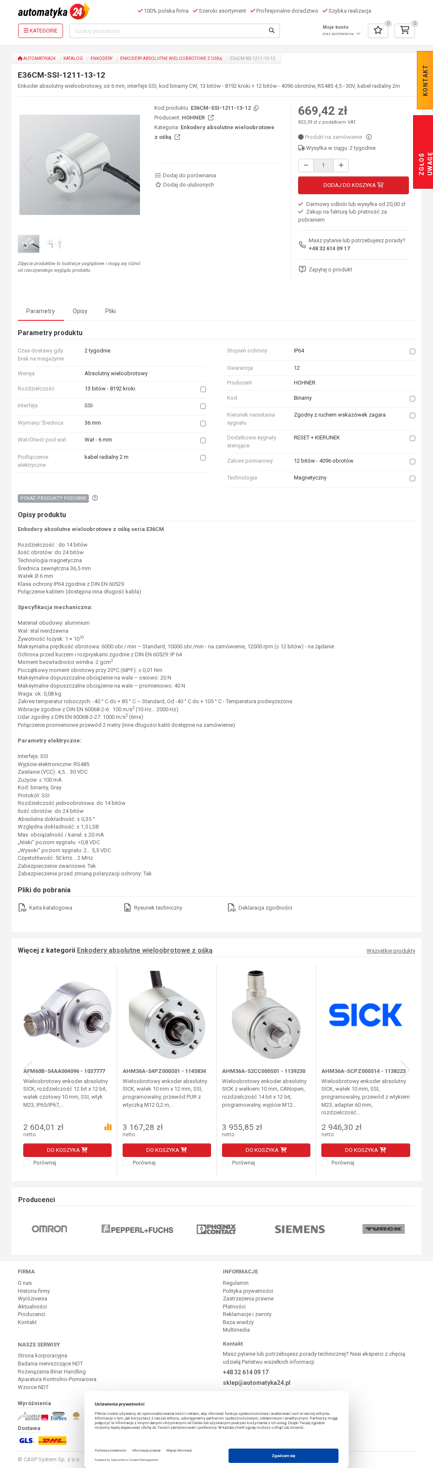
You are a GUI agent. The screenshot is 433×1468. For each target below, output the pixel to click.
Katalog (73, 58)
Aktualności (32, 1306)
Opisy (80, 311)
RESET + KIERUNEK (317, 437)
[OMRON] (49, 1229)
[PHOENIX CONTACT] (216, 1229)
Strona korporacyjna (42, 1355)
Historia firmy (34, 1291)
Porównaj (44, 1162)
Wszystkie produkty (391, 951)
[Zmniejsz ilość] (306, 166)
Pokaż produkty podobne (53, 498)
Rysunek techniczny (157, 908)
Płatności (234, 1306)
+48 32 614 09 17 (329, 248)
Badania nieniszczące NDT (50, 1363)
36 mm (93, 423)
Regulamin (236, 1283)
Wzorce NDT (33, 1387)
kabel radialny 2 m (107, 457)
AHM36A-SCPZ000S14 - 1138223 (363, 1071)
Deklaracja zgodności (264, 908)
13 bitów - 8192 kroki (110, 388)
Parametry (40, 311)
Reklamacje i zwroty (247, 1314)
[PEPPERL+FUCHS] (137, 1229)
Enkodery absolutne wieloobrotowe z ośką (171, 58)
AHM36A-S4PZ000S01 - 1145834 (164, 1071)
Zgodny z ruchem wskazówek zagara (340, 415)
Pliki (110, 311)
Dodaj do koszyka (350, 185)
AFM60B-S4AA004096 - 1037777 (64, 1071)
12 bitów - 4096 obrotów (324, 461)
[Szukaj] (272, 31)
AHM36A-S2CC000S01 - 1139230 (263, 1071)
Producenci (31, 1314)
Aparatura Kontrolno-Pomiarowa (57, 1379)
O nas (25, 1283)
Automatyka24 (39, 58)
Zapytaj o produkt (330, 269)
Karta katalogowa (50, 908)
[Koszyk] (405, 31)
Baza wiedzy (238, 1322)
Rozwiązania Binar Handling (52, 1371)
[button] (131, 165)
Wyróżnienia (32, 1298)
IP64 (299, 350)
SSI (89, 405)
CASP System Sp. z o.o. (52, 1459)
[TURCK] (383, 1229)
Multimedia (236, 1330)
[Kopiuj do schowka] (255, 108)
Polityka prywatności (248, 1291)
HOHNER (194, 117)
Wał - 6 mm (98, 439)
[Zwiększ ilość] (341, 166)
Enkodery (101, 58)
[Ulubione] (378, 31)
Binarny (303, 398)
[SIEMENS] (300, 1229)
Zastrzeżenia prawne (248, 1298)
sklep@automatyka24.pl (256, 1382)
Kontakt (27, 1322)
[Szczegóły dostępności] (369, 137)
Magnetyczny (310, 477)
